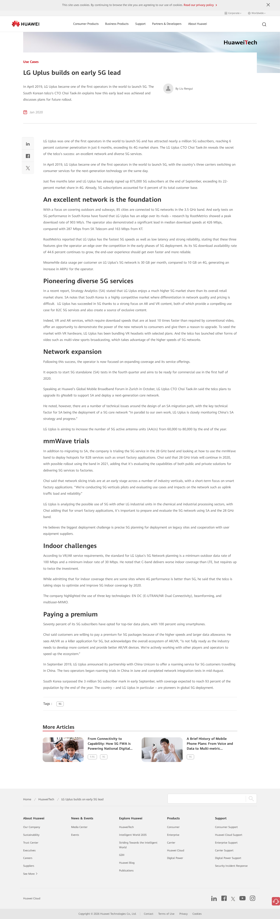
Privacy (183, 913)
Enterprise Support (226, 842)
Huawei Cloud (175, 850)
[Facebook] (28, 157)
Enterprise (173, 834)
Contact (148, 913)
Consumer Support (226, 827)
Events (75, 834)
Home (27, 799)
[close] (268, 5)
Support (140, 24)
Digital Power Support (228, 858)
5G (60, 704)
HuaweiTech (46, 799)
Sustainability (31, 834)
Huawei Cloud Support (228, 834)
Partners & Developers (166, 24)
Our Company (31, 827)
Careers (27, 858)
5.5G (92, 756)
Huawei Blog (126, 862)
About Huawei (197, 24)
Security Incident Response (231, 865)
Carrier (171, 842)
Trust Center (30, 842)
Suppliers (28, 865)
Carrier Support (224, 850)
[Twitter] (28, 169)
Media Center (79, 827)
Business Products (117, 24)
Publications (126, 870)
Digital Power (175, 858)
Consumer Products (86, 24)
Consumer (173, 827)
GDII (121, 854)
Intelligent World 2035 (133, 834)
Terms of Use (166, 913)
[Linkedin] (28, 144)
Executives (29, 850)
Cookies (197, 913)
